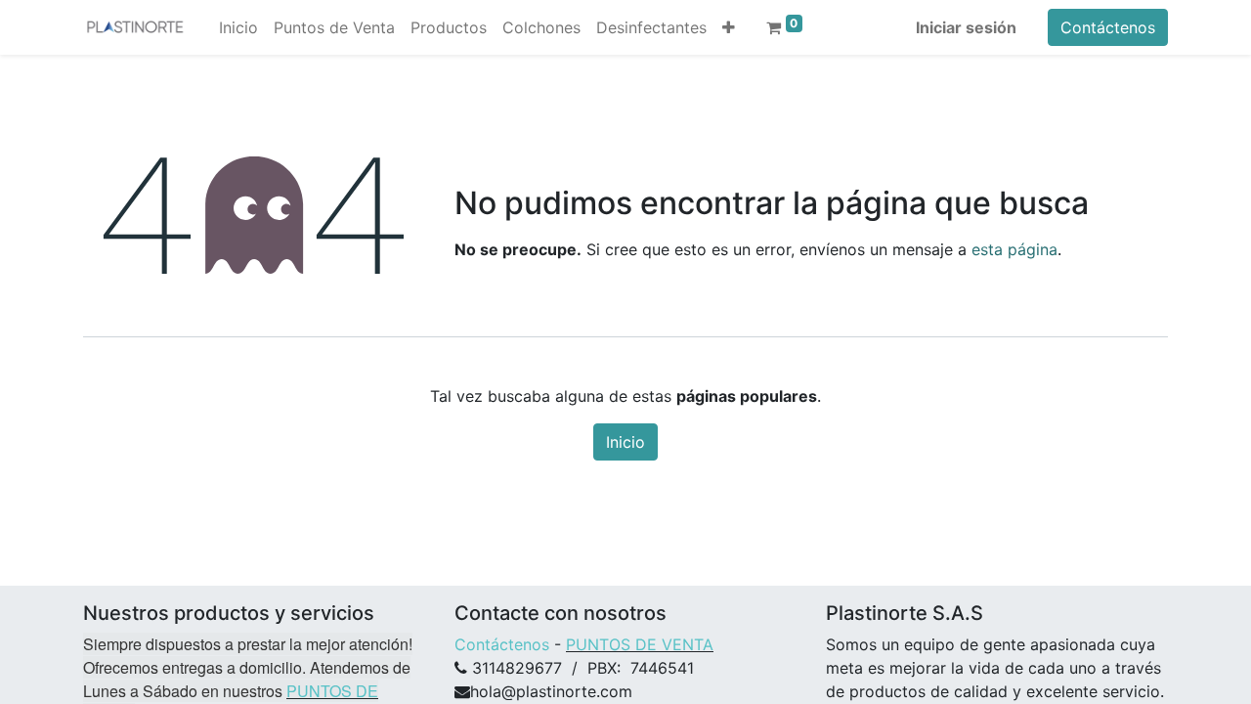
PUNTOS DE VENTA (639, 644)
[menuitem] (238, 27)
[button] (728, 27)
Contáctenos (1107, 27)
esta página (1014, 249)
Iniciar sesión (966, 27)
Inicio (625, 442)
